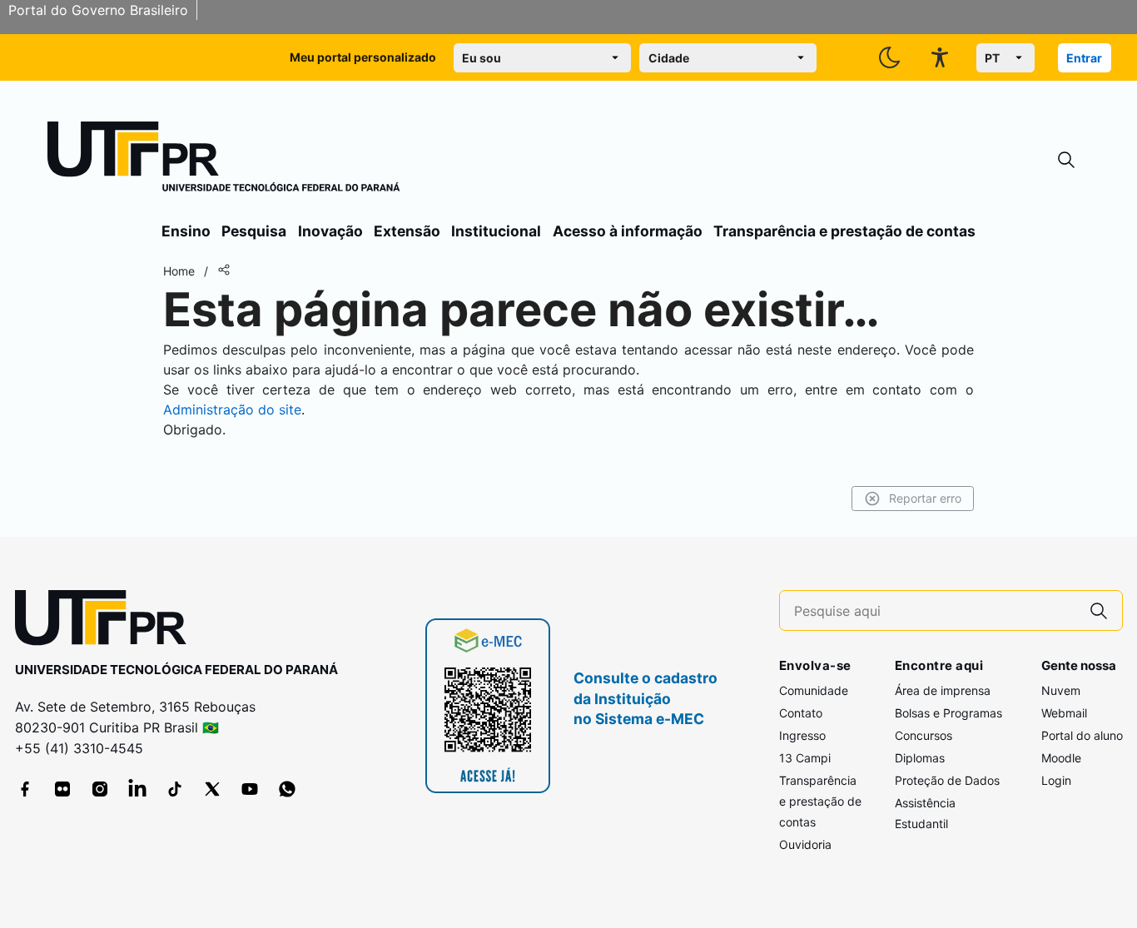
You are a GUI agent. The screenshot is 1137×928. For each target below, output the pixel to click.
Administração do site (232, 409)
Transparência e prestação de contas (844, 231)
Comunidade (813, 690)
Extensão (407, 231)
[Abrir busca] (1066, 160)
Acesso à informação (628, 231)
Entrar (1084, 58)
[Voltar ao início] (106, 621)
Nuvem (1060, 690)
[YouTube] (250, 789)
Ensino (186, 231)
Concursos (923, 735)
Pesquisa (253, 231)
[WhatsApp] (287, 789)
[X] (212, 789)
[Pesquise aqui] (1098, 610)
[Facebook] (25, 789)
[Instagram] (100, 789)
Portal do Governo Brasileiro (98, 10)
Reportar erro (925, 498)
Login (1056, 780)
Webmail (1064, 713)
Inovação (330, 231)
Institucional (496, 231)
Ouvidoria (805, 844)
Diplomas (920, 758)
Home (179, 271)
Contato (800, 713)
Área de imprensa (943, 690)
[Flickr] (62, 789)
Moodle (1061, 758)
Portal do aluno (1082, 735)
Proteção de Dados (947, 780)
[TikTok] (175, 789)
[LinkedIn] (137, 789)
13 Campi (805, 758)
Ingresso (802, 735)
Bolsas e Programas (948, 713)
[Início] (223, 160)
